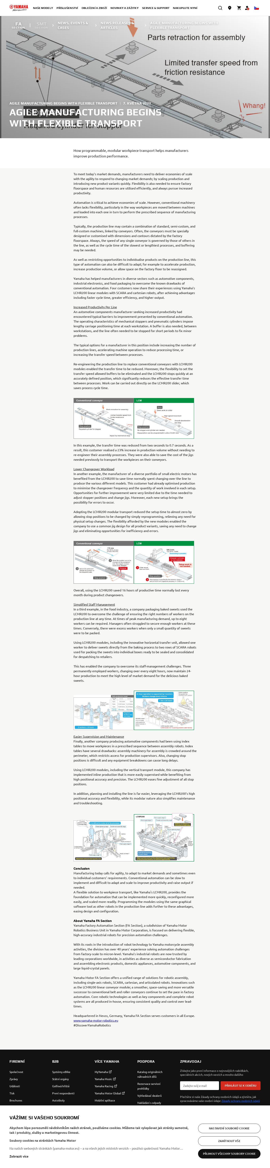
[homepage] (18, 7)
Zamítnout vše (229, 1141)
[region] (135, 1136)
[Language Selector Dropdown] (257, 8)
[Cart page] (239, 8)
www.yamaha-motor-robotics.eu (96, 1020)
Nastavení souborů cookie (229, 1128)
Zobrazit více (18, 1156)
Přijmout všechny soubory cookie (229, 1154)
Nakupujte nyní (185, 8)
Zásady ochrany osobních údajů (241, 1100)
